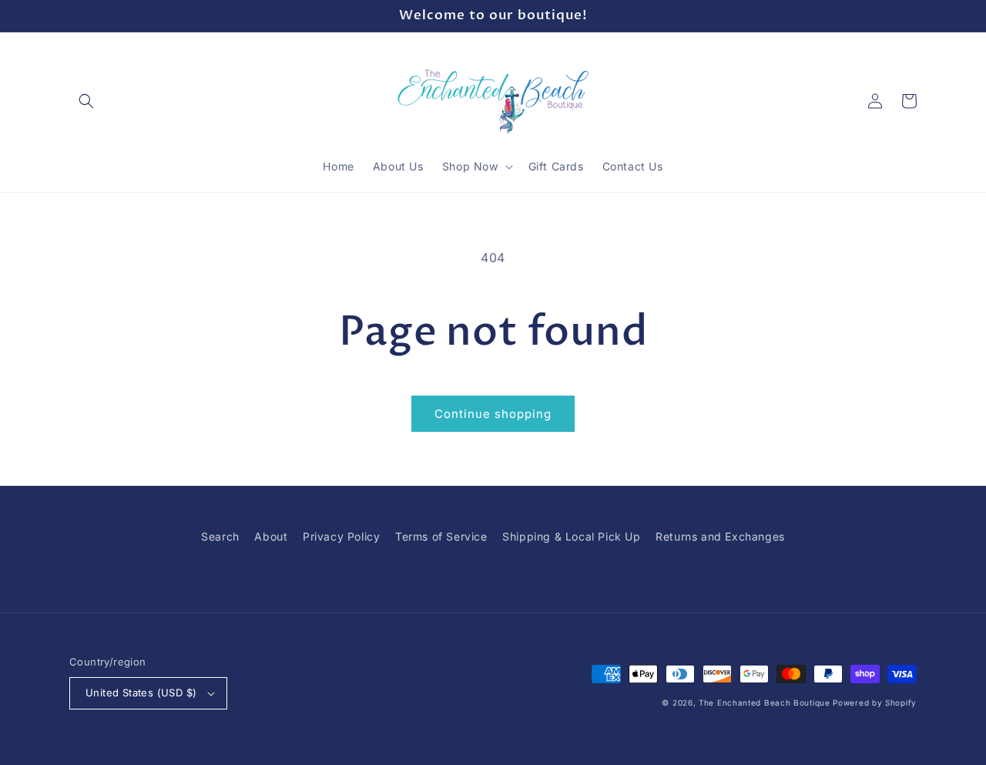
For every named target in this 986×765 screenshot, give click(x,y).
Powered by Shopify (875, 702)
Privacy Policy (341, 536)
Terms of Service (441, 536)
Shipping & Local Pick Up (571, 536)
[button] (86, 101)
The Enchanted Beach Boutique (764, 702)
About (270, 536)
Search (220, 536)
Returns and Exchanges (720, 536)
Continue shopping (493, 413)
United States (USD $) (141, 692)
